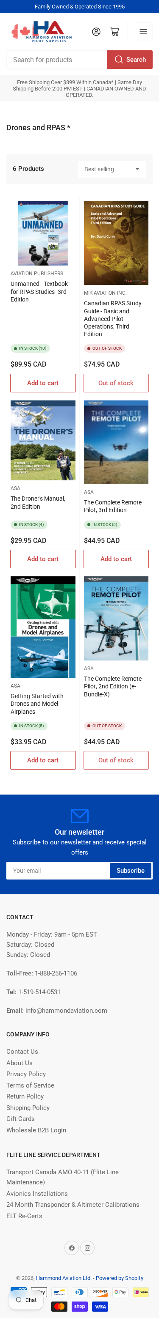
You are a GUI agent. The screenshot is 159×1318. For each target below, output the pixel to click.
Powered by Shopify (119, 1278)
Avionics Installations (37, 1193)
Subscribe (131, 870)
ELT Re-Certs (24, 1216)
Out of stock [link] (116, 383)
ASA (15, 488)
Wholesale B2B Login (36, 1130)
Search (136, 59)
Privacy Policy (26, 1074)
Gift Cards (20, 1119)
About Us (19, 1063)
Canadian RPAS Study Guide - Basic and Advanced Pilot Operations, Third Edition (113, 318)
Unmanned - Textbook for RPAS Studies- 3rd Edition (39, 291)
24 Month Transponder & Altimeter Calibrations (72, 1204)
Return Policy (25, 1096)
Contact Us (22, 1051)
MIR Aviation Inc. (105, 293)
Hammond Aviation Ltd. (64, 1278)
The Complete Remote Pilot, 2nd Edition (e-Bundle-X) (113, 686)
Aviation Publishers (37, 274)
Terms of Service (30, 1085)
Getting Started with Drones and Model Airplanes (37, 704)
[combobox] (79, 59)
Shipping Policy (28, 1108)
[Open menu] (143, 31)
